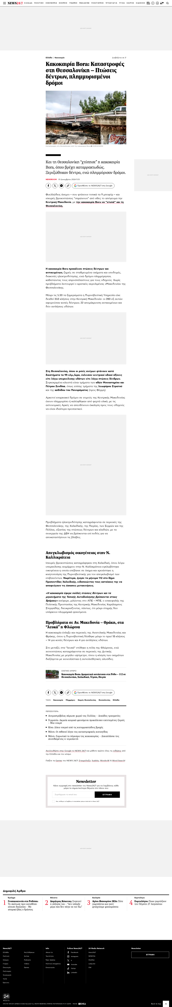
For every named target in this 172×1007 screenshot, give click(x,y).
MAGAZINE (84, 3)
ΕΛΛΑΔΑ (28, 3)
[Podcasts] (157, 3)
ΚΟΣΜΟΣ (63, 3)
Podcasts (27, 960)
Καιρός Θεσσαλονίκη (87, 700)
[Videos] (152, 3)
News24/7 (92, 952)
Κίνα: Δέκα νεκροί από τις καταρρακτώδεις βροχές (75, 727)
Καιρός (130, 3)
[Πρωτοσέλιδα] (148, 3)
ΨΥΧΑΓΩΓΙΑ (111, 3)
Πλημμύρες (70, 700)
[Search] (167, 3)
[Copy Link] (68, 185)
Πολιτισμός (7, 971)
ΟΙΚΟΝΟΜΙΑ (51, 3)
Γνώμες (5, 963)
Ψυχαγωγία (7, 975)
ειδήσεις (117, 751)
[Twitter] (55, 185)
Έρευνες (6, 982)
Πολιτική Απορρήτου (53, 963)
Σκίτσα (26, 956)
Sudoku (95, 761)
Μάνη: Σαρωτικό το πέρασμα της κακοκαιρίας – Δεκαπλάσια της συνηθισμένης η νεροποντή (83, 737)
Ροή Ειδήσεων (29, 952)
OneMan (92, 960)
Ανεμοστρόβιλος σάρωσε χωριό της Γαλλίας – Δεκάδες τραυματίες (84, 716)
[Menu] (4, 3)
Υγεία (5, 979)
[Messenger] (61, 185)
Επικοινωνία (50, 967)
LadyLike (92, 963)
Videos (26, 963)
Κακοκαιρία (59, 58)
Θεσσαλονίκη (104, 700)
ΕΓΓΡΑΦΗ (150, 955)
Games (59, 761)
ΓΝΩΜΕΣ (73, 3)
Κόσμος (6, 960)
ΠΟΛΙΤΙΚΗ (39, 3)
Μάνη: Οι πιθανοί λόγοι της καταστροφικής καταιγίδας (78, 731)
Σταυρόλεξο (85, 761)
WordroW (105, 761)
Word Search (118, 761)
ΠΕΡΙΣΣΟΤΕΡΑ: (52, 711)
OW (90, 967)
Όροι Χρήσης (50, 960)
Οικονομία (7, 967)
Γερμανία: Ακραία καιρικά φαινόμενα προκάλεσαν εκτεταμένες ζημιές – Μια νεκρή (86, 722)
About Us (49, 952)
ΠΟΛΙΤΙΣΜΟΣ (97, 3)
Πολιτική (6, 956)
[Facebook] (48, 185)
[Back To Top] (166, 1004)
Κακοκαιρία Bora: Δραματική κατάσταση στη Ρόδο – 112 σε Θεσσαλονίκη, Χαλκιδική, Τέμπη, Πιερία (93, 676)
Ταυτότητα (50, 956)
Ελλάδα (49, 58)
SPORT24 (92, 956)
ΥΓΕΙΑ (122, 3)
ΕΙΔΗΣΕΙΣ (140, 3)
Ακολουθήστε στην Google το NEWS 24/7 (66, 751)
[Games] (162, 3)
